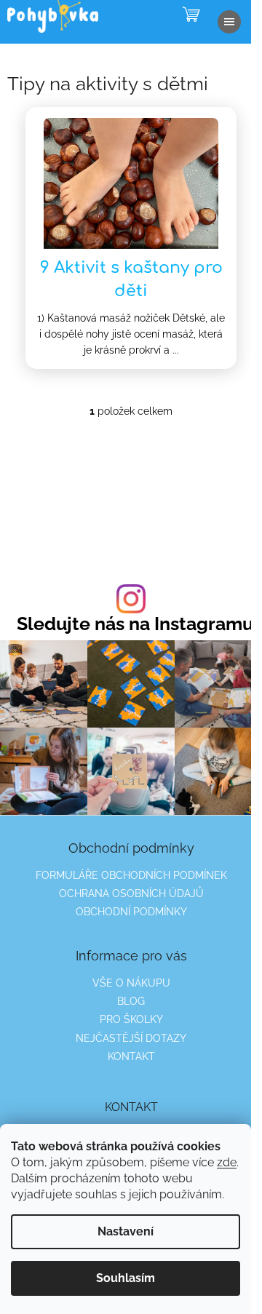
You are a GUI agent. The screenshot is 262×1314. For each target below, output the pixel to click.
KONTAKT (131, 1056)
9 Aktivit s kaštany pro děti (131, 279)
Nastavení (126, 1231)
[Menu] (229, 21)
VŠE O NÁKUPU (131, 983)
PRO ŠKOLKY (131, 1019)
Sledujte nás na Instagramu (135, 624)
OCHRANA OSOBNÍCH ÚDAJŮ (131, 893)
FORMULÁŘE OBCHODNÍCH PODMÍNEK (131, 875)
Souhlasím (125, 1278)
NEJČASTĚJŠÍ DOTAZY (131, 1038)
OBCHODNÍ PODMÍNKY (131, 911)
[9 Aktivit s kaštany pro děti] (131, 182)
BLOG (131, 1001)
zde (227, 1162)
